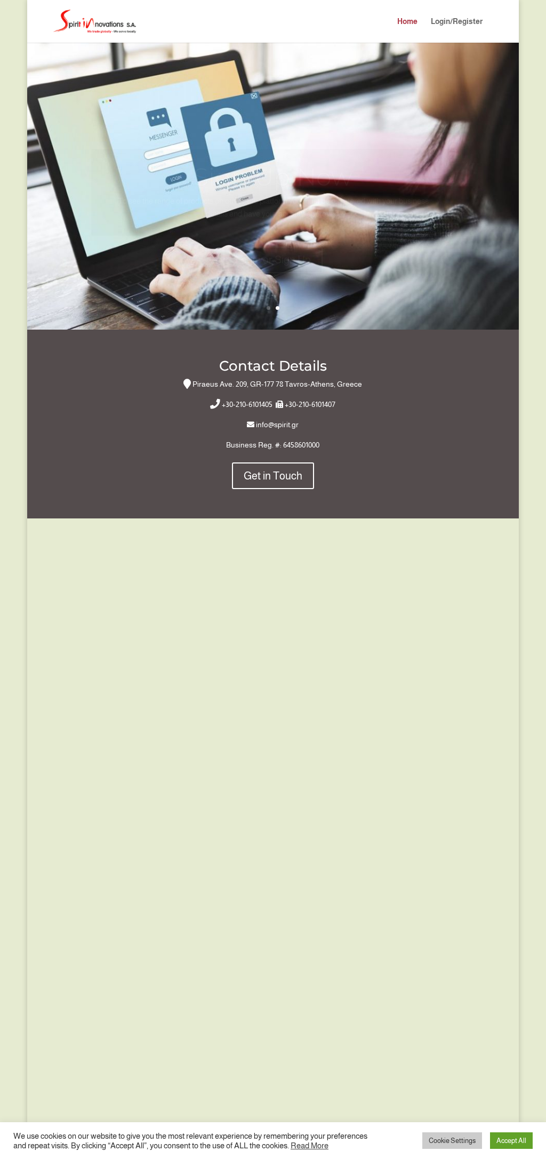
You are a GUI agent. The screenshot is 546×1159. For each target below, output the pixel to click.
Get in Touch (273, 476)
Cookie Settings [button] (452, 1141)
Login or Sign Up (273, 235)
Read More (309, 1145)
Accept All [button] (511, 1141)
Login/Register (457, 22)
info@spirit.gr (277, 424)
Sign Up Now (273, 152)
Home (407, 22)
